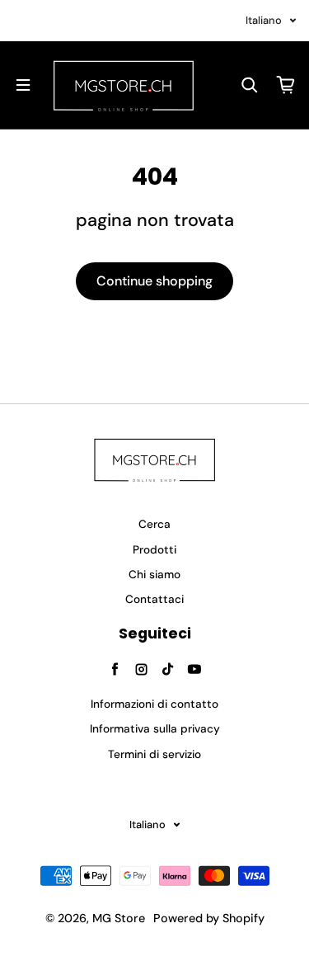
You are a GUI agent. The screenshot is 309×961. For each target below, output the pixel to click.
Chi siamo (154, 575)
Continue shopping (154, 281)
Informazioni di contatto (154, 704)
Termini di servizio (154, 754)
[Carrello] (286, 85)
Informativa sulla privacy (155, 729)
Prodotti (154, 550)
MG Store (118, 918)
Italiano (264, 20)
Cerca (154, 524)
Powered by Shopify (209, 918)
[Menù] (23, 85)
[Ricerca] (250, 85)
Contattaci (154, 599)
